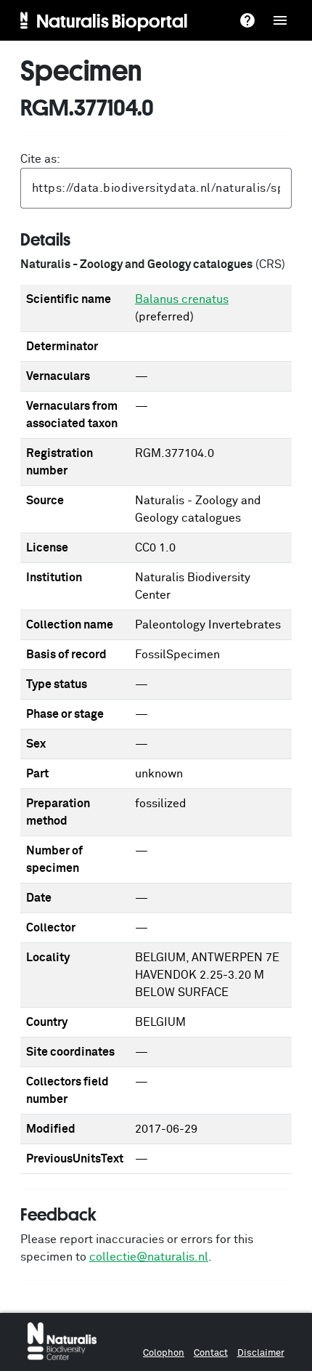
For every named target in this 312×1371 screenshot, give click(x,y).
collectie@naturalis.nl (148, 1257)
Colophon (163, 1353)
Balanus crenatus (182, 299)
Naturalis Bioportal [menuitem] (112, 20)
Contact (211, 1353)
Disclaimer (260, 1353)
